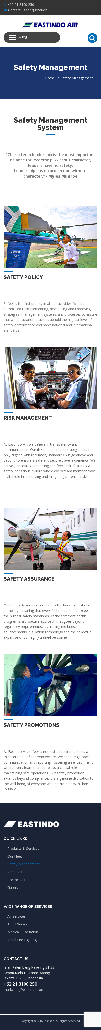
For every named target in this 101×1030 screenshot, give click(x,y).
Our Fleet (14, 856)
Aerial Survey (17, 924)
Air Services (16, 916)
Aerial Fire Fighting (22, 939)
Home (50, 78)
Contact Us (16, 879)
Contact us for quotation (27, 10)
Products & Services (23, 848)
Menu (23, 37)
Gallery (12, 887)
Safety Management (23, 864)
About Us (14, 872)
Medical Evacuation (22, 932)
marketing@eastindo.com (24, 989)
